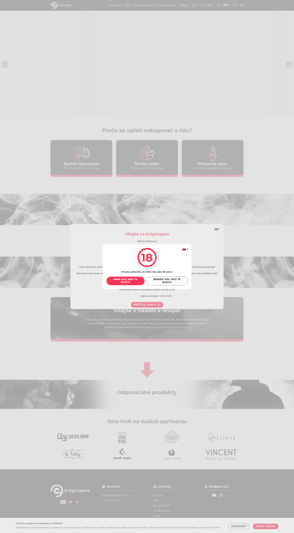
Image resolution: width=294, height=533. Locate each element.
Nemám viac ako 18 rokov (166, 281)
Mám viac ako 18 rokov (125, 281)
